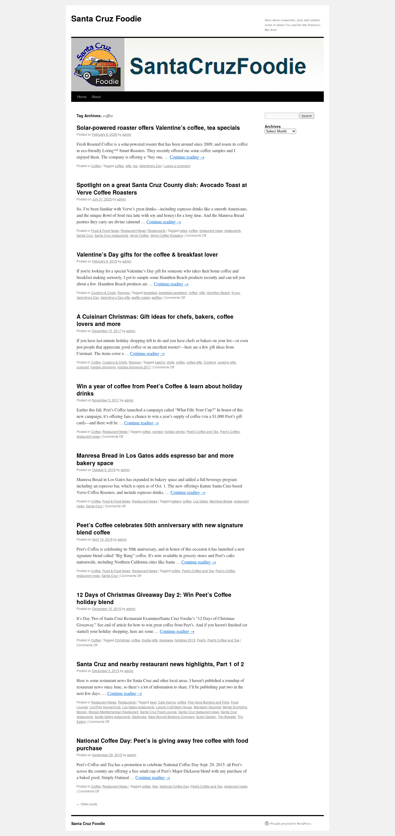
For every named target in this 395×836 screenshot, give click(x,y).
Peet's (201, 640)
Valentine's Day (150, 165)
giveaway (166, 640)
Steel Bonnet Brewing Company (171, 716)
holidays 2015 (185, 640)
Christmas (122, 640)
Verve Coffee (139, 235)
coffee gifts (194, 362)
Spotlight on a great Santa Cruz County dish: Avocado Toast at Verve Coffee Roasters (162, 188)
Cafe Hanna (167, 702)
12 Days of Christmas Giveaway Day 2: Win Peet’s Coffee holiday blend (154, 598)
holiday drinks (174, 431)
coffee (119, 165)
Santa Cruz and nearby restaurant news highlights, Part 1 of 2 (160, 664)
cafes (183, 230)
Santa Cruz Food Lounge (158, 711)
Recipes (123, 292)
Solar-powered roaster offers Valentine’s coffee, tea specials (158, 127)
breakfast (150, 292)
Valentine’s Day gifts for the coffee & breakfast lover (147, 254)
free (155, 786)
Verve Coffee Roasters (166, 235)
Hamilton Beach (218, 292)
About (96, 96)
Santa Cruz (85, 235)
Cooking (210, 362)
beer (153, 702)
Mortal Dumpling (235, 707)
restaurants (232, 230)
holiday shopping (103, 367)
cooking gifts (227, 362)
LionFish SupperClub (105, 707)
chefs (170, 362)
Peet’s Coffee (230, 431)
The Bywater (227, 716)
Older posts (87, 804)
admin (126, 134)
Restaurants (156, 230)
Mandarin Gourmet (207, 707)
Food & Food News (105, 230)
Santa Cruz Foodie (106, 18)
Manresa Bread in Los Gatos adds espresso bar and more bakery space (155, 459)
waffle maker (141, 297)
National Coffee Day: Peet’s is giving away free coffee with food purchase (162, 744)
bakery (176, 501)
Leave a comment (177, 165)
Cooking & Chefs (103, 292)
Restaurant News (133, 230)
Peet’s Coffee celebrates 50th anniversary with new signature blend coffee (160, 528)
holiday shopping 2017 (134, 367)
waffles (157, 297)
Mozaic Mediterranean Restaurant (113, 711)
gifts (128, 165)
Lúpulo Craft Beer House (174, 707)
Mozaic (82, 711)
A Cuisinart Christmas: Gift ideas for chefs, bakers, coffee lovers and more (155, 320)
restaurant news (211, 230)
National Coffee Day (174, 786)
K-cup (236, 292)
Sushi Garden (206, 716)
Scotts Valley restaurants (112, 716)
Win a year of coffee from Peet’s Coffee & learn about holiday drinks (159, 389)
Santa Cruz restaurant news (198, 711)
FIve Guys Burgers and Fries (208, 702)
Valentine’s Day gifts (115, 297)
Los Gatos (200, 501)
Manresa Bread (221, 501)
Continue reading (187, 157)
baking (160, 362)
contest (157, 431)
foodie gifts (150, 640)
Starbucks (139, 716)
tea (135, 165)
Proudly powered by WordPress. (291, 823)
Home (81, 96)
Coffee (96, 165)
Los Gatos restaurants (138, 707)
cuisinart (83, 367)
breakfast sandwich (173, 292)
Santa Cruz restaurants (111, 235)
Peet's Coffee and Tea (202, 431)
